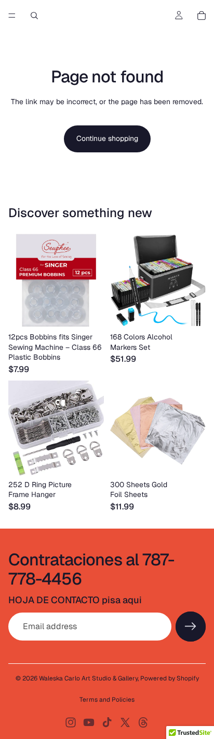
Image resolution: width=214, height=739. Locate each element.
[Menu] (12, 15)
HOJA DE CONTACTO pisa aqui (75, 600)
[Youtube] (89, 722)
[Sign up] (191, 627)
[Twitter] (125, 722)
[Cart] (201, 15)
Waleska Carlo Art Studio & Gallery (88, 678)
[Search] (34, 15)
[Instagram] (70, 722)
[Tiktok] (107, 722)
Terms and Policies (107, 699)
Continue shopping (107, 138)
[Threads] (143, 722)
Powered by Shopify (169, 678)
